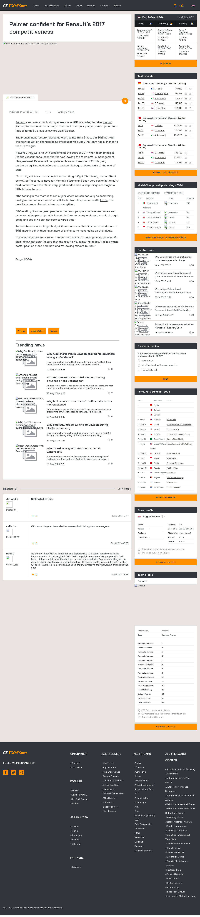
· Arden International (144, 785)
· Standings (76, 835)
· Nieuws (74, 790)
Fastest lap (184, 46)
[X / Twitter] (13, 772)
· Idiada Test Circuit (175, 891)
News (36, 5)
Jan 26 (141, 88)
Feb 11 (140, 125)
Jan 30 (141, 108)
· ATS (136, 806)
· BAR (136, 819)
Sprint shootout (142, 47)
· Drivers (74, 826)
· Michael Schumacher (113, 793)
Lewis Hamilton (51, 5)
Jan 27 (141, 93)
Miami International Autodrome (179, 444)
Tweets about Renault (152, 717)
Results (91, 5)
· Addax (137, 763)
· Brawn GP (139, 837)
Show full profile (165, 562)
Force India (91, 165)
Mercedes (173, 203)
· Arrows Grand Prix (143, 789)
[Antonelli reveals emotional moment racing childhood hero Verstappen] (30, 379)
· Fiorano (169, 865)
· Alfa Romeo (140, 767)
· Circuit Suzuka (173, 848)
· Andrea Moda (141, 780)
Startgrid (183, 32)
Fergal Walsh (67, 112)
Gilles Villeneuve (173, 453)
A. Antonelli (143, 35)
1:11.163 (161, 54)
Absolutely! (147, 360)
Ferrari (171, 217)
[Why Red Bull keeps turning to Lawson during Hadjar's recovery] (30, 425)
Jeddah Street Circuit (175, 439)
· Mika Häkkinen (109, 798)
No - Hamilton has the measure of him (160, 365)
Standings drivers (149, 193)
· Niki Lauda (107, 802)
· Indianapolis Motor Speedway (180, 896)
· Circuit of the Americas (177, 843)
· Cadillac (138, 841)
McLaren (172, 222)
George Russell (154, 212)
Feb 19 (141, 157)
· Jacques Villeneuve (112, 780)
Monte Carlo (171, 458)
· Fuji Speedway (173, 869)
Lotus (104, 200)
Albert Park (171, 420)
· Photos (74, 803)
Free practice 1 (144, 30)
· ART (136, 793)
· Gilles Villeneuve (174, 874)
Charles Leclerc (154, 227)
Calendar (104, 5)
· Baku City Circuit (174, 817)
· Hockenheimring (173, 883)
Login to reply (124, 488)
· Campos (138, 846)
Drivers (67, 5)
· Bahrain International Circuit (180, 804)
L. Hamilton (160, 108)
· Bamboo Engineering (144, 815)
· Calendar (75, 844)
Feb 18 (141, 152)
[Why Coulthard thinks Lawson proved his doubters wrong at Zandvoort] (30, 355)
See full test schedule (165, 172)
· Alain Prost (108, 763)
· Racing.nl (75, 866)
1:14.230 (183, 54)
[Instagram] (21, 772)
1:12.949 (141, 38)
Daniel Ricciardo (145, 647)
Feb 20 (141, 162)
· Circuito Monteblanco (176, 861)
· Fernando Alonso (111, 771)
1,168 (15, 564)
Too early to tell (149, 370)
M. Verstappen (161, 93)
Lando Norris (152, 222)
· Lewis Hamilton (78, 794)
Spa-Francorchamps (175, 478)
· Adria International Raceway (180, 769)
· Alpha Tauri (140, 771)
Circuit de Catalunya (155, 83)
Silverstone (171, 473)
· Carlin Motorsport (143, 850)
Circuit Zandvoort (174, 487)
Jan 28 (141, 98)
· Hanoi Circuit (172, 878)
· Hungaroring (172, 887)
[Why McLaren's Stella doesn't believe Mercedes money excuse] (30, 402)
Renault (20, 122)
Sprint (161, 30)
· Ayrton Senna (109, 767)
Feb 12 (140, 130)
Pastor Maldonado (146, 677)
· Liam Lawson (109, 789)
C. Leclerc (184, 51)
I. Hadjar (158, 88)
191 (14, 510)
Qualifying (163, 46)
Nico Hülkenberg (145, 690)
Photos (117, 5)
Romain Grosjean (145, 664)
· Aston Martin (141, 798)
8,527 (16, 537)
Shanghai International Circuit (179, 424)
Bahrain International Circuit (159, 117)
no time (162, 40)
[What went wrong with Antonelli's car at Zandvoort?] (30, 448)
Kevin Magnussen (145, 685)
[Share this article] (125, 101)
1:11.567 (141, 56)
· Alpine (137, 776)
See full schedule (165, 497)
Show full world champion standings (166, 237)
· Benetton (139, 828)
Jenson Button (145, 681)
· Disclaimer (76, 767)
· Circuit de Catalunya (176, 830)
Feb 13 (140, 135)
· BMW (137, 833)
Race (181, 30)
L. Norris (183, 37)
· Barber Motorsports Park (178, 821)
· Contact (75, 763)
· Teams (74, 830)
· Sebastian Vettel (111, 806)
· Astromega (140, 802)
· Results (74, 839)
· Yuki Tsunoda (109, 811)
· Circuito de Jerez (174, 856)
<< (20, 97)
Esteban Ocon (144, 698)
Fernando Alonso (145, 643)
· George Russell (110, 776)
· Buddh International (176, 826)
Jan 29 (141, 103)
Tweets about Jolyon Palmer (155, 552)
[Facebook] (5, 772)
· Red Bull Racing (79, 799)
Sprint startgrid (165, 31)
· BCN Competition (143, 824)
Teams (79, 5)
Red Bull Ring (172, 468)
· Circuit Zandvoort (174, 852)
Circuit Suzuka (173, 429)
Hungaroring (172, 482)
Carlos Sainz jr (144, 702)
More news (165, 63)
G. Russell (163, 37)
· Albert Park (171, 773)
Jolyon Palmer (37, 331)
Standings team (173, 193)
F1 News (21, 331)
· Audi (136, 811)
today (15, 5)
